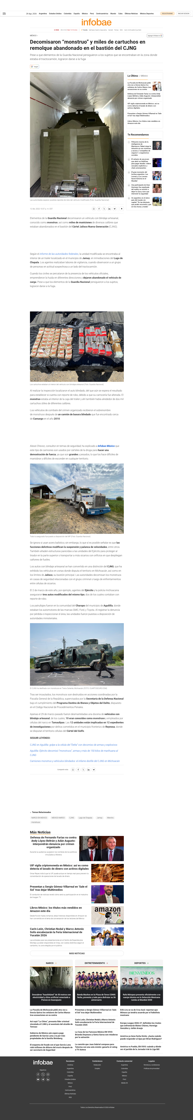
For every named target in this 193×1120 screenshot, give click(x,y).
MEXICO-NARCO (58, 818)
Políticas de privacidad (151, 1068)
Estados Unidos (55, 14)
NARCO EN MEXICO (39, 818)
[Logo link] (96, 22)
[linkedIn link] (48, 1079)
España (77, 14)
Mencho (110, 818)
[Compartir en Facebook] (99, 209)
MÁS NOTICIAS (77, 953)
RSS (70, 1097)
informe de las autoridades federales (59, 253)
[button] (4, 14)
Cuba (120, 14)
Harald (110, 30)
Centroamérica (102, 14)
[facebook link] (38, 1074)
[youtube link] (38, 1079)
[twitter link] (43, 1074)
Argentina (43, 14)
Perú (92, 14)
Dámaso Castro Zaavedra (98, 30)
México (85, 14)
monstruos (35, 822)
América (70, 1065)
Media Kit (124, 1083)
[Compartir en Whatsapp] (94, 209)
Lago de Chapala (85, 818)
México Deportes (147, 14)
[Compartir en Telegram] (114, 209)
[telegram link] (43, 1079)
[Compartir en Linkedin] (109, 209)
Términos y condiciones (152, 1065)
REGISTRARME (167, 13)
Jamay (99, 818)
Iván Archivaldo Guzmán (132, 30)
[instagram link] (48, 1074)
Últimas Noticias (131, 14)
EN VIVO (69, 30)
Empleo (97, 1068)
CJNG (71, 818)
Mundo (113, 14)
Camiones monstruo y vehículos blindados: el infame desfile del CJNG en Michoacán (75, 761)
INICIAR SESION (183, 13)
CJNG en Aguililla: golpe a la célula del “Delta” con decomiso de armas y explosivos (73, 744)
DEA (121, 30)
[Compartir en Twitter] (104, 209)
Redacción (97, 1065)
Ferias (116, 30)
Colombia (67, 14)
